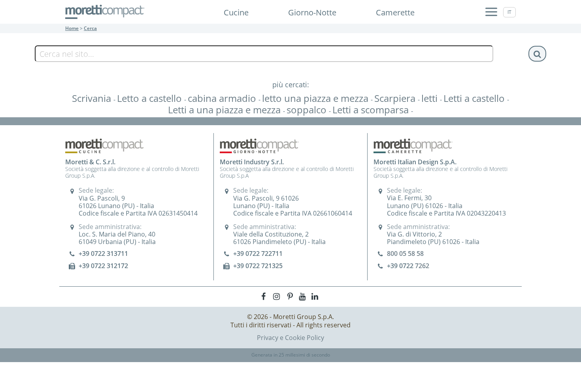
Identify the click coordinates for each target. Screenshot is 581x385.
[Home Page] (104, 12)
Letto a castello (150, 98)
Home (72, 28)
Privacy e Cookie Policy (290, 337)
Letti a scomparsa (371, 109)
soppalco (308, 109)
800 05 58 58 (405, 253)
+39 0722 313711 (103, 253)
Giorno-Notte (312, 12)
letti (430, 98)
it (509, 12)
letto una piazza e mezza (316, 98)
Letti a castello (475, 98)
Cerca (90, 28)
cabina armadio (223, 98)
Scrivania (92, 98)
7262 (422, 265)
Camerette (395, 12)
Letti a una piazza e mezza (225, 109)
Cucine (236, 12)
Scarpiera (396, 98)
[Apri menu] (491, 12)
